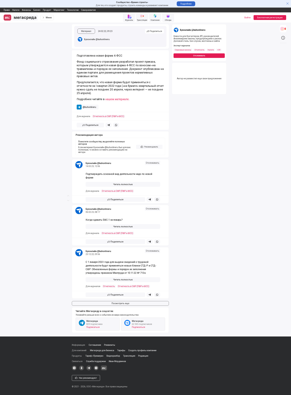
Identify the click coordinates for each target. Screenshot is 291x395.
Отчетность (109, 286)
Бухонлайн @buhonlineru (97, 39)
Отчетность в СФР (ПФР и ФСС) (108, 116)
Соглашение (95, 345)
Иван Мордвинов (117, 361)
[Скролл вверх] (68, 99)
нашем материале (117, 99)
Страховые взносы (183, 50)
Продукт (47, 10)
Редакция (143, 356)
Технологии (73, 10)
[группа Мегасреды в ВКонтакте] (74, 369)
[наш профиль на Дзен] (96, 369)
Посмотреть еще (120, 303)
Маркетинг (59, 10)
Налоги (15, 10)
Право (7, 10)
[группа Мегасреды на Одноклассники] (81, 369)
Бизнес (36, 10)
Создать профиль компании (142, 350)
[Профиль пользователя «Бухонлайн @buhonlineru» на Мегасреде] (80, 39)
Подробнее (186, 4)
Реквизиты (109, 345)
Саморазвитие (88, 10)
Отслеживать (152, 163)
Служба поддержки (96, 361)
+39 (218, 50)
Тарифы (121, 350)
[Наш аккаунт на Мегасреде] (104, 369)
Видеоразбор (113, 356)
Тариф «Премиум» (94, 356)
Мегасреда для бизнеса (102, 350)
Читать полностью (123, 184)
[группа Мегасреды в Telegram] (88, 369)
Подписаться (93, 327)
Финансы (26, 10)
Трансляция (129, 356)
